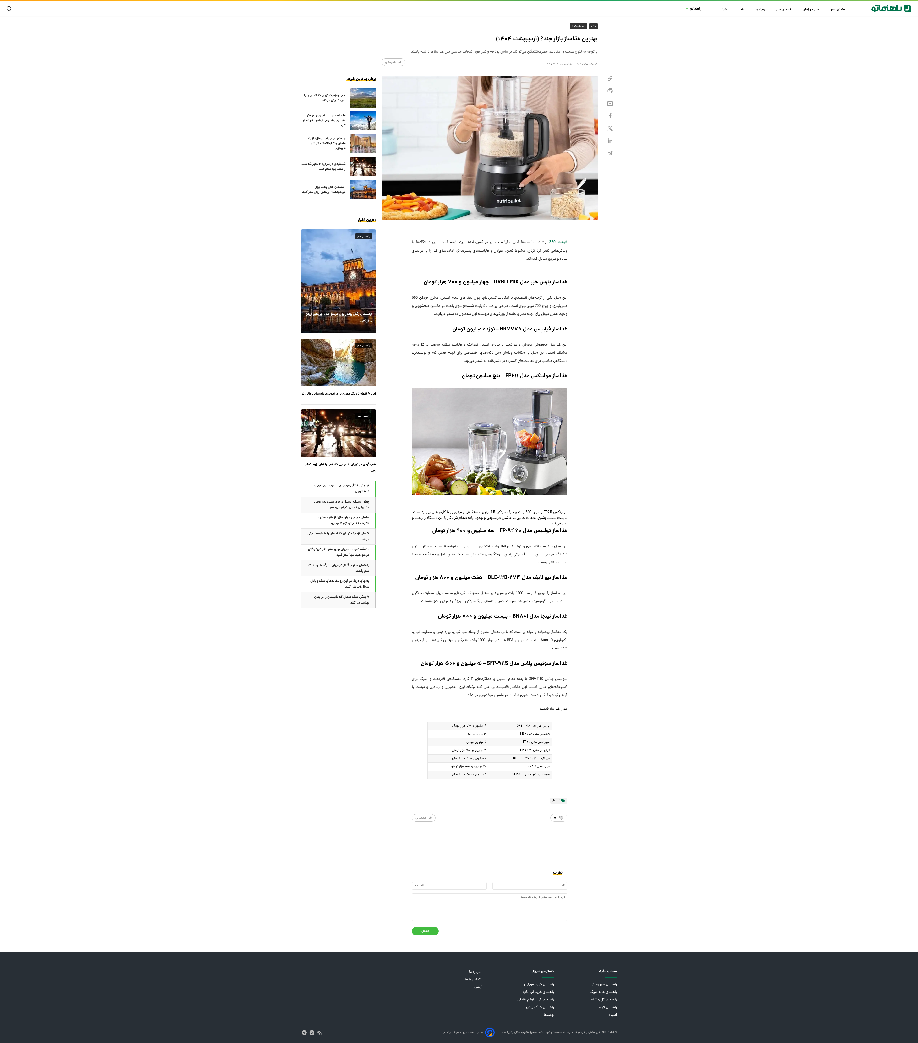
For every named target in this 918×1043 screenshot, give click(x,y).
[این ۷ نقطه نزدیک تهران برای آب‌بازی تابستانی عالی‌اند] (338, 362)
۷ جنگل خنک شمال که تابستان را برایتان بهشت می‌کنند (341, 599)
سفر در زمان (811, 9)
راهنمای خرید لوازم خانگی (535, 1000)
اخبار (724, 9)
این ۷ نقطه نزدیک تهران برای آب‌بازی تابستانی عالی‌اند (338, 393)
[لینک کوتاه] (610, 78)
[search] (10, 9)
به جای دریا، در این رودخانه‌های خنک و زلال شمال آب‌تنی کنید (339, 583)
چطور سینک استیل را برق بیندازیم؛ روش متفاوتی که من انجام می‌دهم (341, 504)
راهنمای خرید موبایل (539, 984)
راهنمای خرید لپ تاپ (538, 992)
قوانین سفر (784, 9)
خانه (593, 26)
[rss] (319, 1033)
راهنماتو (695, 8)
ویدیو (760, 9)
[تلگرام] (610, 153)
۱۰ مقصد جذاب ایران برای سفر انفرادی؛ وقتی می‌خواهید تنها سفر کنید (324, 121)
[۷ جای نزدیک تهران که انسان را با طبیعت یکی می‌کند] (363, 98)
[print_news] (610, 91)
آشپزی (612, 1015)
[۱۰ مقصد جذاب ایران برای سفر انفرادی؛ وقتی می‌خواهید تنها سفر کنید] (363, 120)
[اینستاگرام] (312, 1032)
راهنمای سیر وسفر (604, 984)
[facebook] (610, 116)
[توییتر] (610, 128)
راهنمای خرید (578, 26)
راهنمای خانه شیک (603, 992)
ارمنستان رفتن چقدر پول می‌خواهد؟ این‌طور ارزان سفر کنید (324, 190)
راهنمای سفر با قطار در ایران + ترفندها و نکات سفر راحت (338, 568)
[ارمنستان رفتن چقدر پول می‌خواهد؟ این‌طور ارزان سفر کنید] (363, 189)
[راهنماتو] (891, 8)
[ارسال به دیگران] (610, 104)
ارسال (425, 931)
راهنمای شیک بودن (540, 1007)
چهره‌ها (549, 1015)
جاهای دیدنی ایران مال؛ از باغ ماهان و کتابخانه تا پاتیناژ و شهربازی (327, 143)
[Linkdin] (610, 141)
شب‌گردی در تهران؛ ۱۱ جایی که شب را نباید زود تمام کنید (323, 167)
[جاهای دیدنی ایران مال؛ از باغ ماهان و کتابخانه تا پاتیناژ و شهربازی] (363, 143)
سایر (742, 9)
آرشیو (477, 987)
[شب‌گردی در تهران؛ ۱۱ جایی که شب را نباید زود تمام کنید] (363, 166)
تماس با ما (473, 980)
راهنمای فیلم (608, 1007)
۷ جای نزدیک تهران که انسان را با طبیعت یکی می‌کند (325, 98)
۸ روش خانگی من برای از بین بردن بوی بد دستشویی (341, 488)
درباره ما (475, 972)
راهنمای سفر (839, 9)
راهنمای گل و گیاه (604, 1000)
